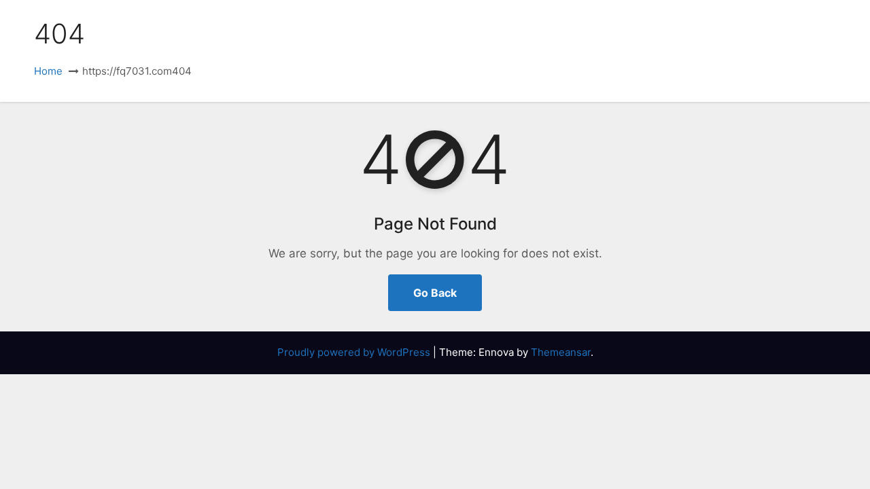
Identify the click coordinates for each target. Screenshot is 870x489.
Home (48, 71)
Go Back (435, 293)
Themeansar (561, 352)
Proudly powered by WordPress (355, 352)
